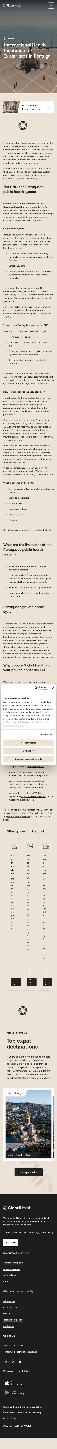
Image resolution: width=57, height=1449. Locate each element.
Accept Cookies (28, 743)
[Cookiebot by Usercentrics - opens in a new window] (35, 688)
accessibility (9, 1418)
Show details (45, 734)
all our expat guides (27, 1172)
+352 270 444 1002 (13, 1345)
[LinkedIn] (6, 1362)
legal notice (9, 1412)
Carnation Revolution (14, 207)
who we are (9, 1301)
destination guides (12, 1320)
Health (19, 1155)
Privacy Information (13, 725)
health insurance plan (18, 816)
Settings (27, 751)
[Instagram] (12, 1362)
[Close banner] (53, 688)
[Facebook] (19, 1362)
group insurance (11, 1269)
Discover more (14, 982)
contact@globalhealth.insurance (20, 1352)
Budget (29, 1155)
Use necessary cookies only (28, 759)
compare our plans (13, 1263)
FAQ (5, 1281)
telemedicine (10, 1275)
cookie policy (24, 1412)
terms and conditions (14, 1407)
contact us (8, 1326)
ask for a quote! (36, 766)
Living (10, 1155)
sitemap (37, 1412)
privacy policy (34, 1407)
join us (9, 1242)
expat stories (10, 1307)
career (6, 1313)
